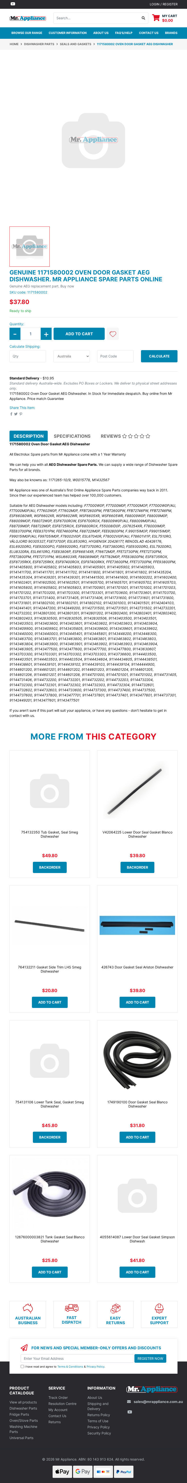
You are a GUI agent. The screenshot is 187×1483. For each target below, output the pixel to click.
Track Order (58, 1397)
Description (29, 436)
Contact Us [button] (149, 33)
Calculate (159, 356)
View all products (23, 1402)
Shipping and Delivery (98, 1406)
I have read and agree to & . (65, 1366)
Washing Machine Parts (23, 1429)
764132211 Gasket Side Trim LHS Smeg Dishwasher (49, 969)
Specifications (72, 436)
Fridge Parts (19, 1414)
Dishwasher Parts (23, 1408)
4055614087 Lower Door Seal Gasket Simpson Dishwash (137, 1239)
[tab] (28, 436)
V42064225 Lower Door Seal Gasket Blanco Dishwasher (137, 834)
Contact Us (57, 1416)
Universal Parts (21, 1438)
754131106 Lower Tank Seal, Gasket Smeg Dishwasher (49, 1104)
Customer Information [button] (68, 33)
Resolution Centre (62, 1404)
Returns (54, 1422)
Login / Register (164, 4)
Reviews (111, 436)
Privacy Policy (95, 1366)
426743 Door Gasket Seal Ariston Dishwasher (137, 967)
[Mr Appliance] (27, 18)
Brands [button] (171, 33)
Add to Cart (79, 333)
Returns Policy (98, 1415)
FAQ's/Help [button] (123, 33)
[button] (113, 334)
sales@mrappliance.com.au (158, 1401)
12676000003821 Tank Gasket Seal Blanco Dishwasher (49, 1239)
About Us (101, 33)
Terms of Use (97, 1421)
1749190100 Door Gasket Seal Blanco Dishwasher (137, 1104)
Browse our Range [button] (26, 33)
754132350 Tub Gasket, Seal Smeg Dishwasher (49, 834)
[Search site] (143, 18)
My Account (57, 1410)
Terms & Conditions (70, 1366)
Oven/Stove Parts (23, 1420)
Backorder (49, 867)
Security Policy (99, 1433)
